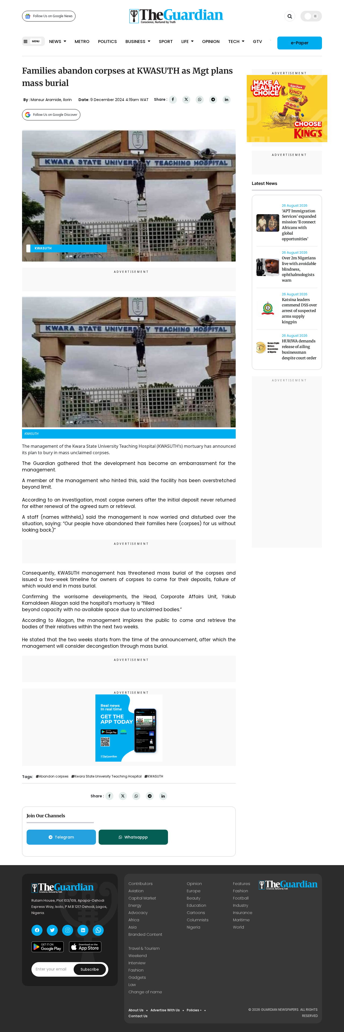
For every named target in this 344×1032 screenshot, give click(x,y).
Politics (107, 41)
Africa (133, 920)
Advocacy (138, 912)
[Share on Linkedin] (226, 99)
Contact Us (138, 1016)
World (238, 927)
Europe (193, 891)
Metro (82, 41)
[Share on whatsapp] (199, 99)
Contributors (140, 883)
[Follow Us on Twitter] (52, 930)
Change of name (145, 992)
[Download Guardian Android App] (47, 947)
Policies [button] (193, 1010)
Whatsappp (136, 837)
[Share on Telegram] (213, 99)
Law (132, 984)
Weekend (137, 955)
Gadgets (137, 977)
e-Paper (300, 43)
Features (241, 883)
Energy (134, 905)
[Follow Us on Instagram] (67, 930)
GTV (257, 41)
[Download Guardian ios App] (85, 947)
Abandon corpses (54, 776)
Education (196, 905)
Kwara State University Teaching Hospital (108, 776)
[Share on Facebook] (173, 99)
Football (241, 898)
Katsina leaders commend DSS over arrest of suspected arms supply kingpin (299, 310)
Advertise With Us (165, 1010)
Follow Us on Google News (53, 16)
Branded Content (145, 934)
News (55, 41)
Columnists (198, 920)
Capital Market (142, 898)
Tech (234, 41)
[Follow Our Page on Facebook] (36, 930)
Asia (132, 927)
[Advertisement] (287, 462)
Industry (240, 905)
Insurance (242, 912)
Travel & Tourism (144, 948)
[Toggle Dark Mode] (311, 16)
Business (136, 41)
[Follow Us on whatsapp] (98, 930)
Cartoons (196, 912)
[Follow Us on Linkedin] (82, 930)
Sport (166, 41)
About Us (136, 1010)
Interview (136, 963)
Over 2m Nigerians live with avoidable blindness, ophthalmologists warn (299, 269)
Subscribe (90, 969)
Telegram (64, 837)
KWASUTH (155, 776)
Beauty (193, 898)
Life (185, 41)
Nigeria (193, 927)
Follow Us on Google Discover (55, 114)
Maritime (241, 920)
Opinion (211, 41)
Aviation (136, 891)
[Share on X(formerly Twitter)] (186, 99)
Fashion (240, 891)
